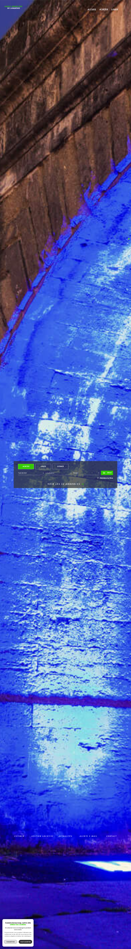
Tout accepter (25, 942)
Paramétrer (11, 942)
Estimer (60, 466)
